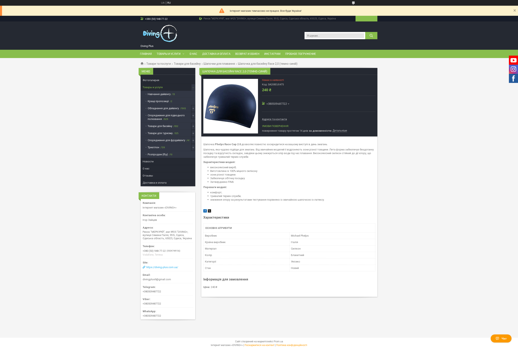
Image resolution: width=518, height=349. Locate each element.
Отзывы (148, 175)
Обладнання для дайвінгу (163, 108)
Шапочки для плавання (219, 63)
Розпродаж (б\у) (158, 154)
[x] (209, 211)
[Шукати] (371, 35)
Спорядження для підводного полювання (166, 117)
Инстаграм (272, 53)
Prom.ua (278, 341)
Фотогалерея (151, 80)
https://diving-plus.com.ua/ (162, 267)
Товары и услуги (168, 53)
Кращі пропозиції (158, 101)
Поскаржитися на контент (259, 345)
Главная (146, 53)
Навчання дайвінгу (159, 94)
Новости (148, 161)
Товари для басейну (187, 63)
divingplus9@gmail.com (157, 279)
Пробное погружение (300, 53)
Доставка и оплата (216, 53)
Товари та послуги (158, 63)
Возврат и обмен (247, 53)
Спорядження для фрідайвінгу (166, 140)
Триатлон (153, 147)
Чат (504, 338)
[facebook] (205, 211)
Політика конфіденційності (291, 345)
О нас (193, 53)
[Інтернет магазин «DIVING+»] (160, 33)
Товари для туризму (160, 133)
